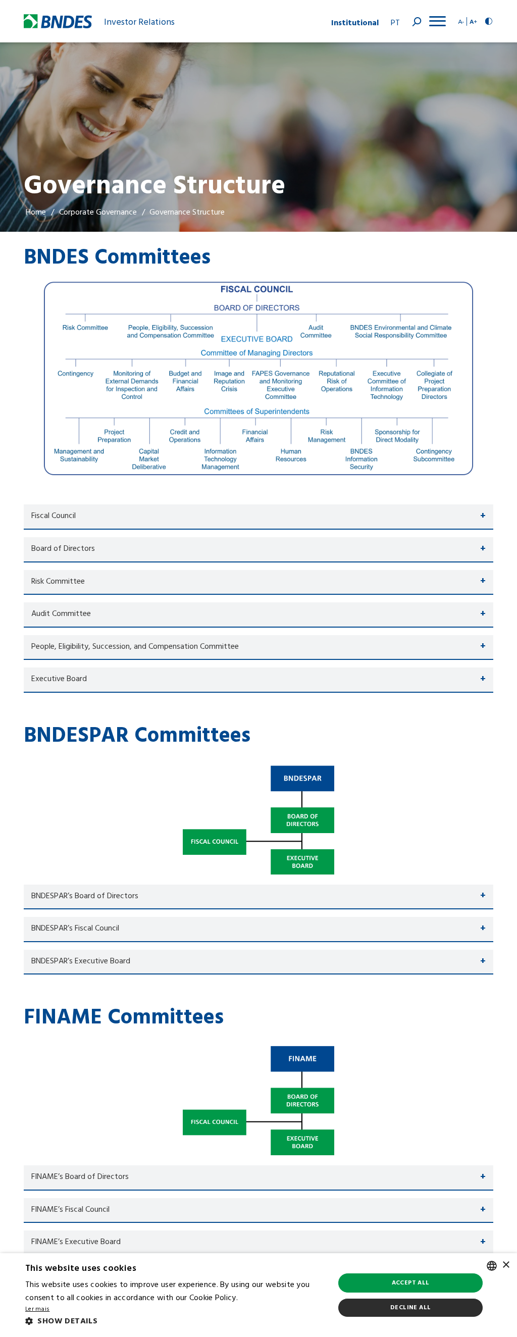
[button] (175, 1321)
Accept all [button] (411, 1283)
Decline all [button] (410, 1308)
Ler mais (37, 1309)
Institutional (355, 21)
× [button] (505, 1265)
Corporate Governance (98, 212)
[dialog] (258, 1295)
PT (395, 23)
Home (36, 212)
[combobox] (492, 1266)
